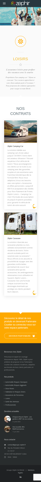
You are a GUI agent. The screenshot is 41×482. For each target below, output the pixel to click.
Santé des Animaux (12, 402)
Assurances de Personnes (14, 395)
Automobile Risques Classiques (16, 382)
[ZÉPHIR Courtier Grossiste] (20, 5)
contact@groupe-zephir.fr (17, 445)
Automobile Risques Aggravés (15, 385)
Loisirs (7, 398)
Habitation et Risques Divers (15, 392)
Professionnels (10, 405)
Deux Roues (9, 388)
